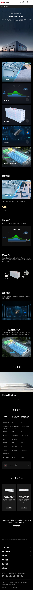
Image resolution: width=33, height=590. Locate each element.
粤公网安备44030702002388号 (9, 584)
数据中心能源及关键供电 (11, 539)
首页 (3, 539)
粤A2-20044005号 (24, 582)
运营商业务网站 (21, 573)
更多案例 (16, 399)
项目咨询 (16, 526)
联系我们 (4, 587)
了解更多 (9, 507)
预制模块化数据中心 (22, 539)
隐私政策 (15, 587)
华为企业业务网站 (12, 573)
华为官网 (4, 573)
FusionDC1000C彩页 (12, 465)
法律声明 (9, 587)
